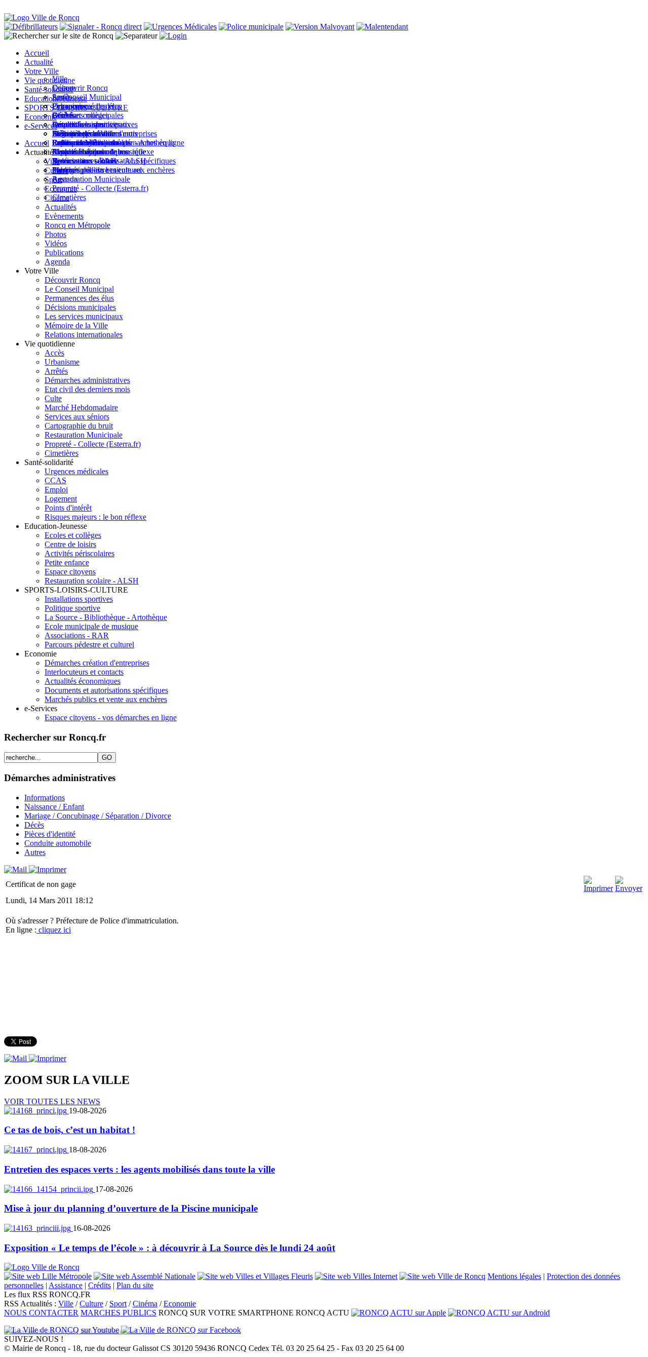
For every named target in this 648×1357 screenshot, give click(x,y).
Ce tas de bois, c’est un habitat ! (69, 1130)
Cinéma (145, 1303)
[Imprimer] (47, 869)
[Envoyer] (628, 888)
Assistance (66, 1285)
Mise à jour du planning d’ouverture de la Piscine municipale (131, 1208)
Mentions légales (514, 1276)
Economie (180, 1303)
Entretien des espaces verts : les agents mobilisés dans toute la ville (139, 1169)
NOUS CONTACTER (41, 1312)
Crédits (99, 1285)
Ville (65, 1303)
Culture (91, 1303)
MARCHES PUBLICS (118, 1312)
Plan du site (134, 1285)
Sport (118, 1303)
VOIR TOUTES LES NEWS (52, 1101)
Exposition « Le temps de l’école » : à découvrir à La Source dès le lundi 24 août (169, 1248)
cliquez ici (53, 929)
